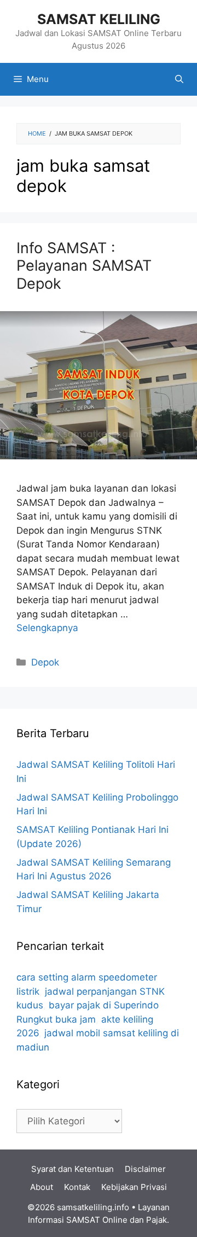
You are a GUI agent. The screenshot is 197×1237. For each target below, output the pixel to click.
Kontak (77, 1187)
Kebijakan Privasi (134, 1187)
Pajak (156, 1220)
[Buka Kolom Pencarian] (179, 79)
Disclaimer (145, 1169)
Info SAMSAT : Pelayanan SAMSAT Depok (84, 266)
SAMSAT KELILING (98, 19)
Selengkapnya (47, 627)
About (41, 1187)
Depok (45, 662)
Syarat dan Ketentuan (72, 1169)
